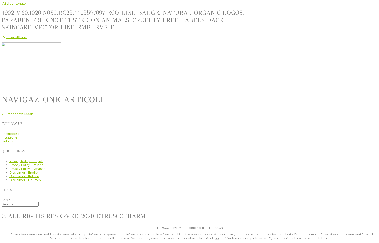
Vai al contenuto (14, 3)
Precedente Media (18, 114)
